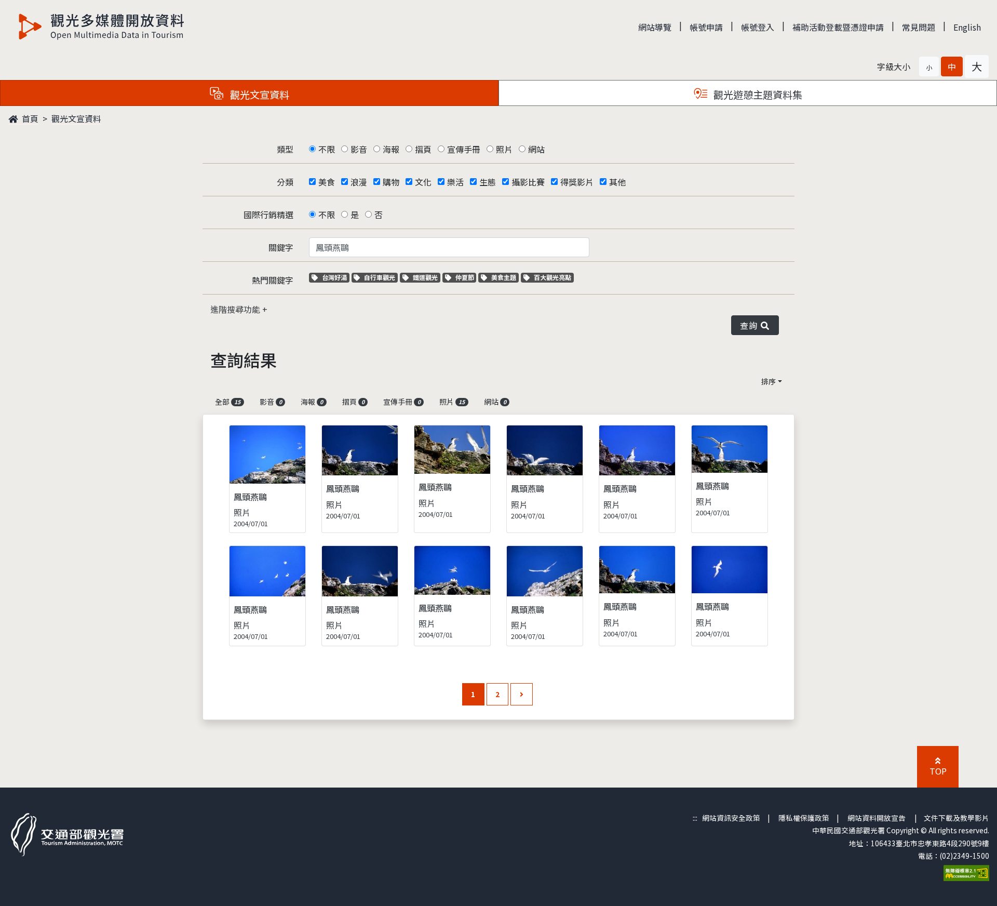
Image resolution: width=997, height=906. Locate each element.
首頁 (29, 118)
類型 (285, 149)
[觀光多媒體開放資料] (102, 26)
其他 (617, 182)
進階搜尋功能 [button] (236, 309)
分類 (285, 182)
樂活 (455, 182)
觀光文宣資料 (76, 118)
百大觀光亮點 (552, 277)
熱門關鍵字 (272, 280)
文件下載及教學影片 (956, 817)
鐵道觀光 (426, 277)
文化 (423, 182)
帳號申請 (706, 27)
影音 (359, 149)
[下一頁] (521, 694)
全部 (227, 401)
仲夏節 (466, 277)
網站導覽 (654, 27)
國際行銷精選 (268, 214)
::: (695, 817)
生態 (487, 182)
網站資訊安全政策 (731, 817)
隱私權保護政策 (803, 817)
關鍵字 (280, 247)
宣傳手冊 (463, 149)
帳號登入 (757, 27)
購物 (391, 182)
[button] (929, 66)
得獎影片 (577, 182)
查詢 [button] (750, 325)
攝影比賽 (528, 182)
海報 (391, 149)
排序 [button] (768, 381)
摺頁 (423, 149)
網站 (536, 149)
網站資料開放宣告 (876, 817)
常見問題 (918, 27)
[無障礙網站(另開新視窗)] (966, 872)
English (967, 27)
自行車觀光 (379, 277)
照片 (504, 149)
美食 (326, 182)
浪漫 (359, 182)
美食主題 (505, 277)
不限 (326, 149)
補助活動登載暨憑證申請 (838, 27)
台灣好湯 (335, 277)
